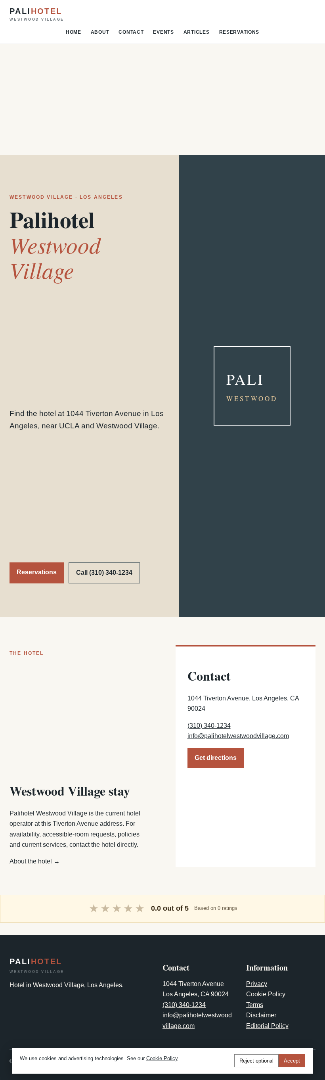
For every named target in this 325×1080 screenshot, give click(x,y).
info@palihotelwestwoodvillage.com (238, 736)
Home (73, 32)
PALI (37, 14)
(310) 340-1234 (209, 725)
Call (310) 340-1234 (104, 572)
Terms (254, 1004)
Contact (131, 32)
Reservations (239, 32)
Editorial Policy (267, 1025)
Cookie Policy (265, 994)
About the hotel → (35, 861)
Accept (292, 1061)
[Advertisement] (162, 99)
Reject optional (256, 1061)
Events (163, 32)
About (100, 32)
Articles (197, 32)
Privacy (256, 983)
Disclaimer (261, 1015)
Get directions (216, 757)
